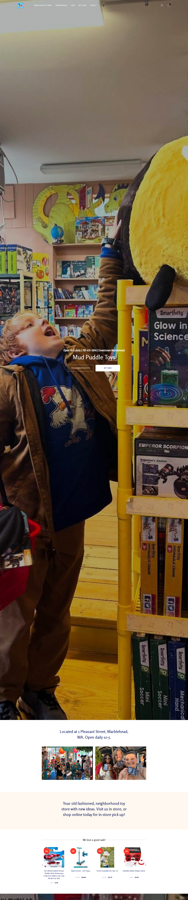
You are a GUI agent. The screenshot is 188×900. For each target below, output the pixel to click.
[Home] (20, 5)
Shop (73, 5)
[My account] (162, 5)
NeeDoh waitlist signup (43, 5)
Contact (93, 5)
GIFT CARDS (108, 368)
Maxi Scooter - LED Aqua (80, 871)
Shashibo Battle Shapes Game (134, 871)
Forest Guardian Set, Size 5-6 (107, 871)
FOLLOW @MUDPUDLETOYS (80, 368)
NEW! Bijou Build (61, 5)
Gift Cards (82, 5)
